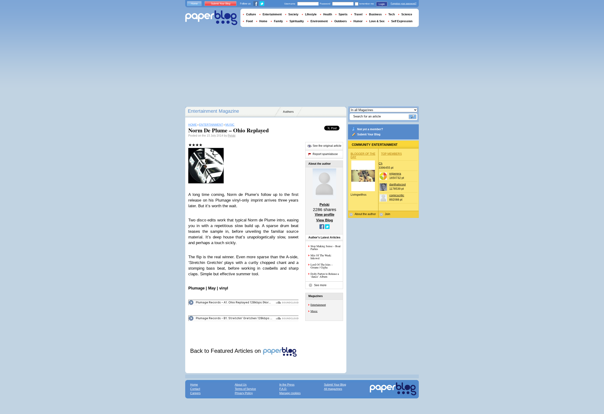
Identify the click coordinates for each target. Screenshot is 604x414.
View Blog (324, 220)
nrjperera (395, 173)
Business (375, 14)
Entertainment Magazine (213, 111)
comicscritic (396, 195)
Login (382, 4)
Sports (343, 14)
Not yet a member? (370, 129)
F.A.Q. (283, 389)
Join (387, 214)
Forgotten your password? (403, 3)
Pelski (231, 135)
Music (314, 311)
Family (278, 21)
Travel (358, 14)
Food (249, 21)
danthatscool (397, 184)
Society (293, 14)
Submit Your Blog (368, 134)
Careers (195, 393)
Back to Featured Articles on (226, 351)
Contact (195, 389)
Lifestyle (311, 14)
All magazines (333, 389)
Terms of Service (245, 389)
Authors (288, 111)
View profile (324, 214)
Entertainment (318, 304)
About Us (241, 384)
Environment (319, 21)
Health (327, 14)
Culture (251, 14)
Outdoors (340, 21)
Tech (391, 14)
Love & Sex (377, 21)
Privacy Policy (244, 393)
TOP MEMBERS (391, 153)
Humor (358, 21)
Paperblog (211, 17)
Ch (380, 163)
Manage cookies (290, 393)
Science (406, 14)
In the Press (286, 384)
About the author (365, 214)
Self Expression (401, 21)
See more (320, 285)
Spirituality (296, 21)
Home (194, 3)
